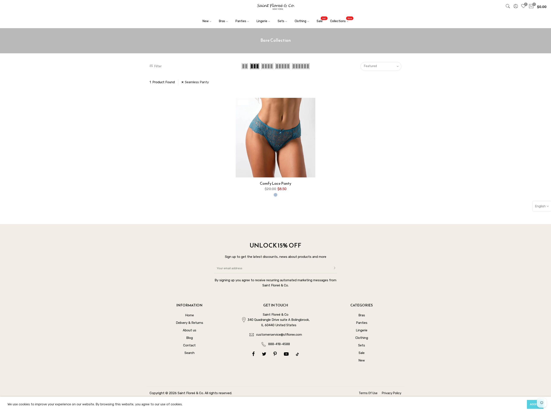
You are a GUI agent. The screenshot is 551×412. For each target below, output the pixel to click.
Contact (189, 345)
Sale (321, 20)
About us (189, 330)
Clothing (300, 21)
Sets (281, 21)
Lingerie (262, 21)
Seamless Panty (197, 82)
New (206, 21)
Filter (158, 66)
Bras (222, 21)
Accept (535, 404)
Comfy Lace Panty (275, 183)
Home (189, 315)
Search (189, 353)
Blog (189, 338)
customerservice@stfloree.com (279, 335)
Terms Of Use (368, 393)
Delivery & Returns (189, 323)
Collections (341, 20)
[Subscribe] (334, 268)
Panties (240, 21)
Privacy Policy (391, 393)
